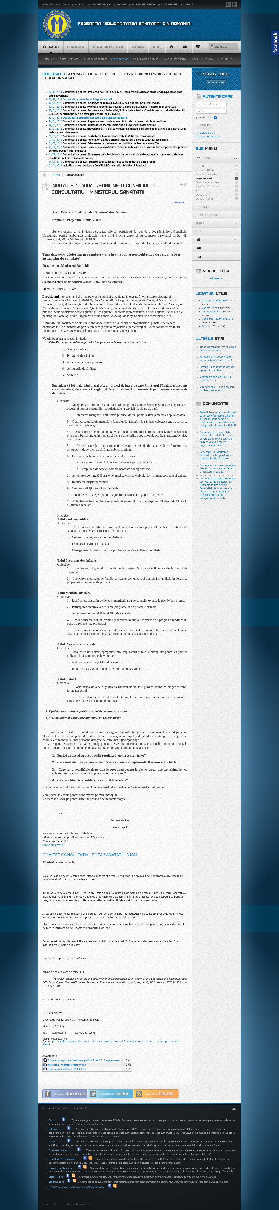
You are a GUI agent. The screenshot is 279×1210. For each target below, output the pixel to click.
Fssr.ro (206, 326)
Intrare (205, 125)
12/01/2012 (112, 106)
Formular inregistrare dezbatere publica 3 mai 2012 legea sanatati (84, 1060)
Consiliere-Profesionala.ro (217, 319)
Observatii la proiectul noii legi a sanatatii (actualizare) (95, 117)
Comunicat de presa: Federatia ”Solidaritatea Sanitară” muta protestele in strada (218, 468)
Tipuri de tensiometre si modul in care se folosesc (218, 348)
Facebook (234, 4)
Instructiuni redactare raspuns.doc (66, 1065)
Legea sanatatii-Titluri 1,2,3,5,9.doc (67, 1069)
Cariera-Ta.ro (209, 308)
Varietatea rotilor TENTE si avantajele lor (215, 378)
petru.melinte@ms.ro (65, 1041)
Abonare (216, 278)
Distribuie (179, 202)
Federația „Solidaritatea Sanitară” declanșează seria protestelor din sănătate (216, 455)
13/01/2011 (55, 117)
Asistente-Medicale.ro (215, 300)
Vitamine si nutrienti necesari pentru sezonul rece (217, 388)
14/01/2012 (107, 121)
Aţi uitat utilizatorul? (208, 136)
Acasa (46, 175)
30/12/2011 (55, 99)
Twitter (228, 4)
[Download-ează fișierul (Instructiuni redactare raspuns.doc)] (45, 1065)
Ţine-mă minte (204, 117)
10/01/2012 (104, 103)
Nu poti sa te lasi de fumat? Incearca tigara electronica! (216, 358)
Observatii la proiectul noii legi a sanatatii (87, 99)
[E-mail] (185, 185)
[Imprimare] (181, 185)
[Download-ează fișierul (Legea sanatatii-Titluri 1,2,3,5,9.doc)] (45, 1069)
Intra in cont (216, 83)
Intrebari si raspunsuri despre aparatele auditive (217, 368)
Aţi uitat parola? (205, 132)
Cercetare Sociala (212, 311)
